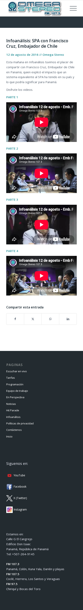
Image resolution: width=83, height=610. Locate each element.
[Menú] (71, 8)
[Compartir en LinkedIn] (68, 319)
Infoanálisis (13, 417)
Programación (14, 384)
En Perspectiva (15, 397)
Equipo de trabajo (17, 391)
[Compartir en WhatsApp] (50, 319)
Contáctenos (14, 430)
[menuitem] (71, 8)
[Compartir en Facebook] (15, 319)
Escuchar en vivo (16, 371)
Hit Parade (12, 410)
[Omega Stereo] (34, 8)
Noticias (11, 404)
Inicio (9, 436)
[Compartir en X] (33, 319)
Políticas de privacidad (20, 423)
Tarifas (10, 377)
